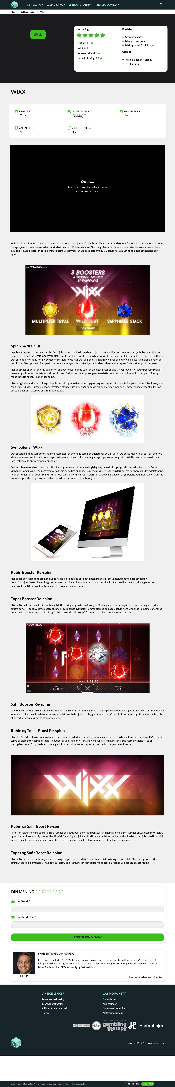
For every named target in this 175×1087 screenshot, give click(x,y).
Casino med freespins (114, 1008)
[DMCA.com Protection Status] (81, 1026)
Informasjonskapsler (52, 1003)
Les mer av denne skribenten (146, 977)
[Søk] (161, 4)
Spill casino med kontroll (54, 1008)
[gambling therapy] (115, 1026)
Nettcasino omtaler (113, 1012)
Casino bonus (55, 4)
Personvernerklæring (53, 999)
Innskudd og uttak (106, 4)
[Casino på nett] (15, 5)
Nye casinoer (110, 1003)
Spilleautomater (79, 4)
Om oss (45, 1012)
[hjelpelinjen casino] (146, 1026)
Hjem (13, 12)
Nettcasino (34, 4)
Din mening (22, 892)
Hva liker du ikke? (25, 917)
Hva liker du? (22, 901)
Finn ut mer (133, 1084)
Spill (38, 34)
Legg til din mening (87, 937)
